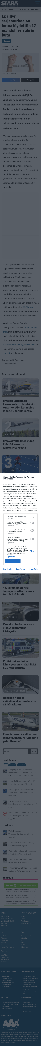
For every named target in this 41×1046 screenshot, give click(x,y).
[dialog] (20, 523)
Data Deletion (8, 569)
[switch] (32, 523)
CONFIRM (12, 561)
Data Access (20, 569)
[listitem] (20, 517)
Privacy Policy (33, 569)
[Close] (36, 477)
